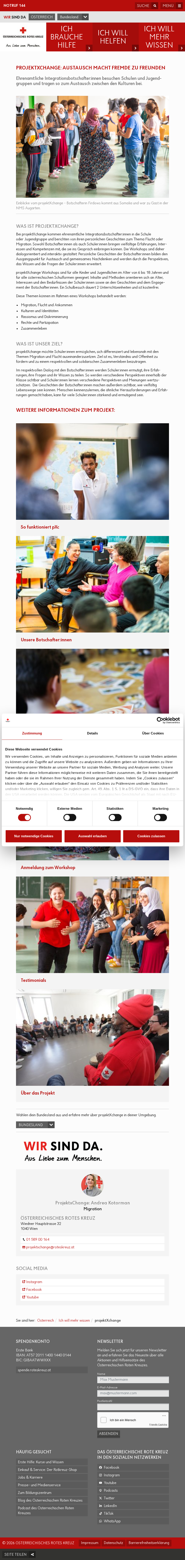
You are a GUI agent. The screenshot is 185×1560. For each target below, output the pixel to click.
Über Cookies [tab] (153, 733)
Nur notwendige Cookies (33, 836)
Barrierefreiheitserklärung (149, 1543)
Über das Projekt (38, 1093)
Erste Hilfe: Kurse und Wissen (41, 1462)
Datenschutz (113, 1543)
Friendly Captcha (158, 1424)
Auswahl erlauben (92, 836)
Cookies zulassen (151, 836)
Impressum (89, 1543)
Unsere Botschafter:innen (46, 640)
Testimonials (33, 980)
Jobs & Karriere (30, 1478)
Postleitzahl (104, 1401)
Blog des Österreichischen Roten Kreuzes (50, 1501)
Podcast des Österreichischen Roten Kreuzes (46, 1510)
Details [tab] (92, 733)
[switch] (69, 817)
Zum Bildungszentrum (34, 1493)
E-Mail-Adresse (107, 1387)
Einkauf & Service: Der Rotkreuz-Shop (47, 1470)
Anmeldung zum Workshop (48, 867)
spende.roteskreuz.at (34, 1370)
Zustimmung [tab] (32, 733)
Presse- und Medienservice (39, 1485)
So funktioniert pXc (40, 527)
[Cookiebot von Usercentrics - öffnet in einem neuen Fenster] (160, 720)
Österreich (42, 17)
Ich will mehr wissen (74, 1321)
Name (101, 1374)
